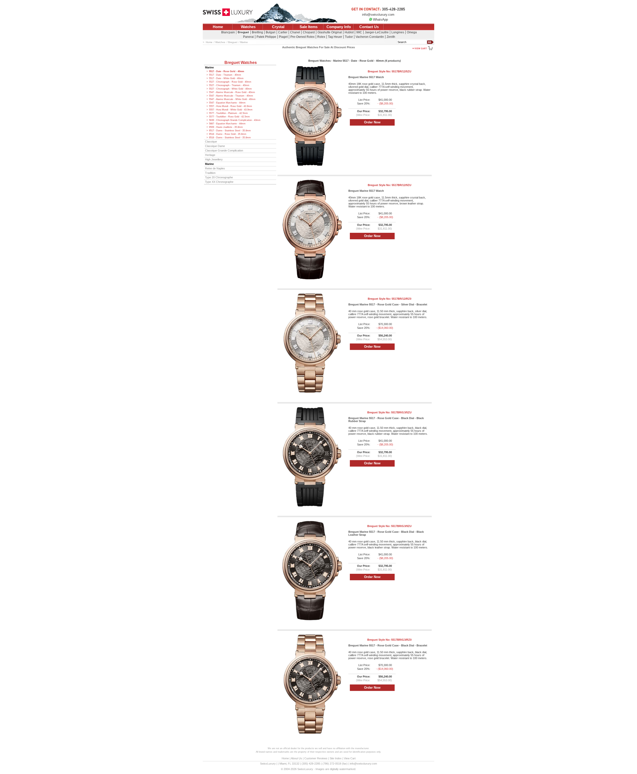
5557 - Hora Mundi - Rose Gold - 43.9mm (230, 106)
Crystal (278, 27)
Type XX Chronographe (219, 181)
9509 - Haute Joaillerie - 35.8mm (226, 127)
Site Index (336, 758)
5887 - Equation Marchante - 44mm (227, 123)
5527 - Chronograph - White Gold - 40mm (230, 89)
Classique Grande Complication (224, 150)
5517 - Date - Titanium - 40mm (225, 75)
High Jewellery (214, 159)
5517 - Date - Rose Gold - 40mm (226, 71)
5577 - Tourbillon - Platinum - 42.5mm (228, 113)
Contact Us (369, 27)
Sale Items (309, 27)
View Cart (350, 758)
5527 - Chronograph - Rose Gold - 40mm (230, 82)
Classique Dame (215, 146)
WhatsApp (380, 19)
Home (218, 27)
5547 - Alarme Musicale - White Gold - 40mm (232, 99)
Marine (209, 67)
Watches (248, 27)
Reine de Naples (215, 168)
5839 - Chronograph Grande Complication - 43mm (235, 120)
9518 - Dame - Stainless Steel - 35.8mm (230, 137)
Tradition (210, 172)
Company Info (338, 27)
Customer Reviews (315, 758)
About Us (296, 758)
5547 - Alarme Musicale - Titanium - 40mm (231, 96)
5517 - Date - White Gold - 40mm (226, 78)
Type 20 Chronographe (219, 177)
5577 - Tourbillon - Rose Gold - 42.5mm (229, 116)
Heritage (210, 154)
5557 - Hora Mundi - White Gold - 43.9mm (231, 109)
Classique (211, 141)
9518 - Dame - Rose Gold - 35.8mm (227, 134)
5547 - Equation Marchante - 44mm (227, 102)
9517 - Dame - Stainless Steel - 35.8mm (230, 130)
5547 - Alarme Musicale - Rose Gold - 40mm (232, 92)
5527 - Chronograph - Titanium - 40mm (229, 85)
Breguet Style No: (389, 71)
